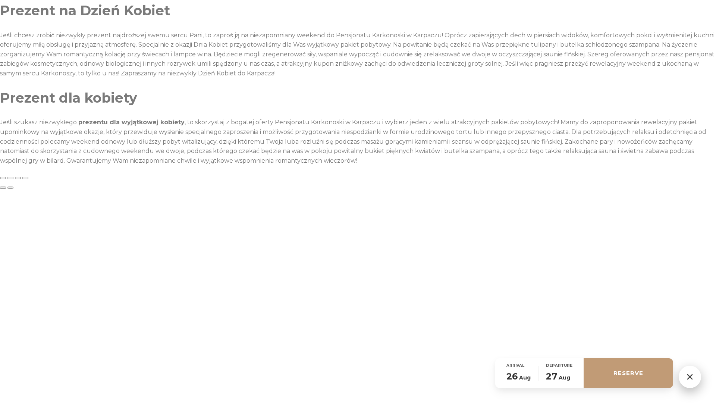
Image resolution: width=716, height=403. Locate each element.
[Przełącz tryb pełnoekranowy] (10, 178)
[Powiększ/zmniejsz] (3, 178)
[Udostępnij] (18, 178)
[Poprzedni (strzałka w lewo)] (3, 188)
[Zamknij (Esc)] (25, 178)
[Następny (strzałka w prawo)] (10, 188)
